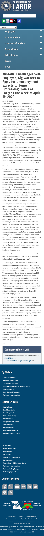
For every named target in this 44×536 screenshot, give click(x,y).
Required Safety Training (11, 433)
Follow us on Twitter (15, 21)
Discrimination (12, 49)
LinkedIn (29, 487)
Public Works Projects (10, 430)
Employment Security (10, 383)
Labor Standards (8, 389)
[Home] (16, 12)
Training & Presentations (11, 457)
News (7, 67)
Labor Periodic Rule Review (22, 523)
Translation (19, 521)
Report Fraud (25, 518)
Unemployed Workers (15, 43)
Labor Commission (9, 377)
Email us (4, 21)
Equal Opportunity (9, 410)
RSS (11, 493)
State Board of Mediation (11, 392)
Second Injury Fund (9, 448)
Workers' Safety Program (11, 469)
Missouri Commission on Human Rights (16, 386)
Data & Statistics (31, 516)
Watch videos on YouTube (11, 21)
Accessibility (12, 516)
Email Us (35, 487)
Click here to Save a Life (27, 506)
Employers (10, 31)
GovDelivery (5, 493)
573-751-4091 (10, 358)
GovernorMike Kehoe (7, 505)
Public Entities (11, 55)
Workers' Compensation (11, 395)
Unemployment (8, 460)
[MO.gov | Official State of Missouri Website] (16, 506)
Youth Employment (9, 472)
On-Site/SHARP (8, 425)
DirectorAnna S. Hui (37, 505)
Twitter (11, 487)
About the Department (10, 380)
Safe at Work (7, 445)
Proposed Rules (30, 521)
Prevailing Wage (8, 427)
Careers (11, 521)
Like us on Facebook (19, 21)
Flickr (23, 487)
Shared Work (7, 451)
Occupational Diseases (11, 422)
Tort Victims (7, 454)
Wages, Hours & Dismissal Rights (14, 463)
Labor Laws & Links (12, 518)
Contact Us (34, 518)
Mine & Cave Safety (9, 416)
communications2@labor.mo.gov (18, 361)
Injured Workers (12, 37)
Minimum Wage (8, 419)
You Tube (17, 487)
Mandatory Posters (9, 413)
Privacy (21, 516)
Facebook (5, 487)
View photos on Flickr (7, 21)
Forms (8, 61)
